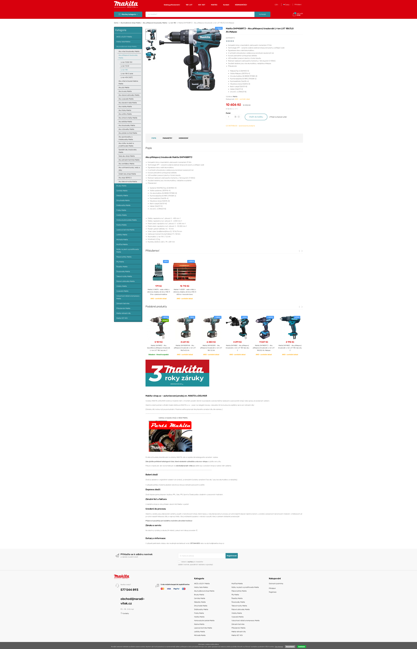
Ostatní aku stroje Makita (127, 174)
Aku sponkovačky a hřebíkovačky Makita (126, 138)
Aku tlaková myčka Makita (128, 181)
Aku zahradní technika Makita (129, 160)
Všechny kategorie (128, 14)
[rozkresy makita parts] (170, 436)
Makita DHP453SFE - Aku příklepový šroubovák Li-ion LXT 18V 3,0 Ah (211, 348)
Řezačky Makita (121, 267)
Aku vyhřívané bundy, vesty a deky (129, 169)
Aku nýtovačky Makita (126, 129)
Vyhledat (262, 14)
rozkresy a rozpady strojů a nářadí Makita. (173, 418)
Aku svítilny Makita (125, 114)
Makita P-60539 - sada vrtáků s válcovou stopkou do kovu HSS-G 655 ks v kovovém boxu (184, 292)
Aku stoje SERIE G (125, 178)
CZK (276, 5)
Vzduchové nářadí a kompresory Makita (127, 297)
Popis (153, 138)
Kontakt (226, 5)
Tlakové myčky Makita (124, 276)
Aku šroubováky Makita (127, 125)
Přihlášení (298, 5)
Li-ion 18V (172, 23)
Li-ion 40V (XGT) (127, 77)
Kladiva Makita (121, 225)
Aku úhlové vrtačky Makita (128, 118)
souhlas (190, 562)
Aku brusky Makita (125, 91)
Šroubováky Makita (123, 271)
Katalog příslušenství (172, 5)
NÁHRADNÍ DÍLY (241, 5)
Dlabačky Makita (122, 196)
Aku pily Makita (124, 87)
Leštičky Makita (121, 235)
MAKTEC (214, 5)
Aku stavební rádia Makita (128, 103)
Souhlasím (301, 646)
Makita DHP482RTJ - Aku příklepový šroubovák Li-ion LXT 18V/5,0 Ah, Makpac (264, 348)
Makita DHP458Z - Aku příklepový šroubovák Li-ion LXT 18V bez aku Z (237, 348)
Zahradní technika (122, 303)
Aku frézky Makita (125, 110)
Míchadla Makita (122, 240)
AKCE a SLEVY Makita (124, 37)
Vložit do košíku (256, 117)
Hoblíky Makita (121, 215)
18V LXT (189, 5)
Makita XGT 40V (122, 318)
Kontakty (125, 613)
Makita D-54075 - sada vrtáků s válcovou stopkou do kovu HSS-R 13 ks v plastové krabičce (158, 292)
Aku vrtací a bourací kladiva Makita (128, 82)
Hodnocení (183, 138)
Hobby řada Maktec (123, 42)
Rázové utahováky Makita (125, 281)
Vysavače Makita (122, 291)
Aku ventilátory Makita (126, 164)
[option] (190, 59)
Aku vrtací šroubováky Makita (129, 51)
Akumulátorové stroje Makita (131, 23)
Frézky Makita (121, 210)
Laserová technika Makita (125, 230)
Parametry (167, 138)
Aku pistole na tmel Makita (128, 133)
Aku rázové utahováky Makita (129, 95)
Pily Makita (120, 262)
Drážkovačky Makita (123, 205)
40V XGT (201, 5)
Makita (235, 96)
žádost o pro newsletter (192, 562)
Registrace (272, 592)
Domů (116, 23)
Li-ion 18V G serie (127, 74)
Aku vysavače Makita (126, 99)
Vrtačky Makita (121, 286)
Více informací (279, 646)
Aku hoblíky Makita (125, 106)
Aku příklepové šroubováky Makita (155, 23)
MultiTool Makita (122, 244)
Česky (287, 5)
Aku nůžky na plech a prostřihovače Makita (126, 144)
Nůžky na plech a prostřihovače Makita (127, 250)
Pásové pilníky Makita (123, 257)
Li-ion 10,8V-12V (126, 62)
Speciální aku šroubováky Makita (128, 151)
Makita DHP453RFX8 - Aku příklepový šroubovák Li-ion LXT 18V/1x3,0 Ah (185, 348)
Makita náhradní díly (123, 313)
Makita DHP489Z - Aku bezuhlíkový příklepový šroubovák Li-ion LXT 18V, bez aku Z (158, 348)
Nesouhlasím (290, 646)
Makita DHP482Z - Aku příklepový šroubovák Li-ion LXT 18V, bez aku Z (290, 348)
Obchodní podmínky (276, 584)
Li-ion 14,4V (125, 66)
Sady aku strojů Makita (127, 156)
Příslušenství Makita (123, 308)
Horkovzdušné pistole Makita (126, 220)
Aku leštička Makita (125, 122)
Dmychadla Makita (123, 200)
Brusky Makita (121, 186)
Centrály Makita (121, 191)
